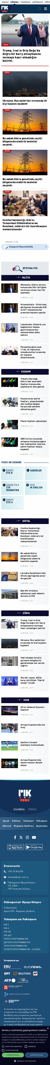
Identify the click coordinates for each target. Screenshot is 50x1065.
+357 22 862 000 (15, 872)
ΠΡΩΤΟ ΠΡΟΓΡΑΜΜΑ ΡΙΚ (16, 939)
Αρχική (6, 821)
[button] (3, 1046)
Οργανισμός (42, 826)
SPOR (26, 700)
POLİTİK (26, 278)
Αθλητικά (6, 826)
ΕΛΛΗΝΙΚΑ (19, 809)
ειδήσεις (14, 2)
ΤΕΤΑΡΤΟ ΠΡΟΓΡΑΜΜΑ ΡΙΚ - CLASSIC (22, 950)
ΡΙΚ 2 (6, 928)
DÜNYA (5, 45)
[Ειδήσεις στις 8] (12, 473)
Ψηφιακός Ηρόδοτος (24, 826)
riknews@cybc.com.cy (18, 877)
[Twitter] (21, 838)
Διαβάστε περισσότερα (37, 1042)
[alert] (25, 1045)
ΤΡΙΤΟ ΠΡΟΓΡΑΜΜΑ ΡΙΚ (15, 946)
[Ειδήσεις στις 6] (12, 502)
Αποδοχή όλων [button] (13, 1055)
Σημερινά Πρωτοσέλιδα (21, 247)
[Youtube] (34, 838)
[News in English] (36, 487)
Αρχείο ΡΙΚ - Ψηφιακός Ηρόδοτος (19, 911)
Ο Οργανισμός (10, 908)
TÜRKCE (32, 809)
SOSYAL (7, 110)
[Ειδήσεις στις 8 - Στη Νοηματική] (12, 487)
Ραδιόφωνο (41, 821)
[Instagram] (27, 838)
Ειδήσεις (16, 821)
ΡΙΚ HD (7, 932)
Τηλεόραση (28, 821)
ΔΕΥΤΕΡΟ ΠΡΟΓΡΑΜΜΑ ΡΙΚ (17, 943)
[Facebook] (15, 838)
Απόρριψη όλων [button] (36, 1055)
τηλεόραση (25, 2)
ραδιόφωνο (37, 2)
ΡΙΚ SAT (7, 936)
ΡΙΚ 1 (6, 925)
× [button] (48, 1028)
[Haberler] (36, 473)
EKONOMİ (26, 372)
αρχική (5, 2)
